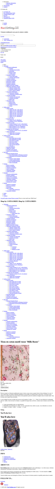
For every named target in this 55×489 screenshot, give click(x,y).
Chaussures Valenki (10, 170)
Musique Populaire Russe (12, 153)
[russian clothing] (10, 29)
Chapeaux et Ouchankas (11, 178)
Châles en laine (9, 108)
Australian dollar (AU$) (8, 18)
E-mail (2, 44)
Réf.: (2, 383)
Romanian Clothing (10, 82)
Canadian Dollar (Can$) (8, 14)
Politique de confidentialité (9, 459)
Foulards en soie (10, 118)
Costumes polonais (10, 78)
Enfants (5, 183)
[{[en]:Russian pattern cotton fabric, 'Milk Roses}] (15, 380)
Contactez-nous (6, 456)
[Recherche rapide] (14, 35)
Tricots (10, 105)
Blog (4, 194)
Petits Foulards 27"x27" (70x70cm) (17, 127)
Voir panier (3, 59)
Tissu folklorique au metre (15, 139)
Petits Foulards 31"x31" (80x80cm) (17, 126)
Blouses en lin (12, 103)
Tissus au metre (9, 136)
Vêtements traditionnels (11, 67)
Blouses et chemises (10, 185)
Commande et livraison (8, 458)
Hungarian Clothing (10, 81)
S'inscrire (7, 42)
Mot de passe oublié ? (11, 45)
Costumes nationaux (10, 84)
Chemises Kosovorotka (14, 69)
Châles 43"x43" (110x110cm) (16, 115)
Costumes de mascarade (14, 96)
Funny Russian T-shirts (11, 180)
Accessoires (9, 157)
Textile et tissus (6, 135)
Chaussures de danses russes (15, 94)
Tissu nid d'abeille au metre (15, 293)
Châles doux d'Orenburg (14, 133)
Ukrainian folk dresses (14, 77)
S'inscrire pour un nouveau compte (8, 46)
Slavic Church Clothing (14, 90)
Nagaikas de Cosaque (11, 181)
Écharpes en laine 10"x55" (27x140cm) (18, 130)
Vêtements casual (10, 100)
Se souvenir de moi (6, 49)
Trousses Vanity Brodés (14, 158)
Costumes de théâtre (10, 95)
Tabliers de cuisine (10, 148)
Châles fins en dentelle (14, 134)
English (5, 23)
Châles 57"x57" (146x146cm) (16, 111)
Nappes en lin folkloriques (12, 151)
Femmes (5, 163)
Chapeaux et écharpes (11, 167)
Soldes (4, 193)
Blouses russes (12, 72)
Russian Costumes (10, 175)
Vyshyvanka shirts (13, 76)
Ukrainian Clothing (10, 75)
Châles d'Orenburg (10, 131)
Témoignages (6, 5)
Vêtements (5, 66)
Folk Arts (5, 152)
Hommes (5, 172)
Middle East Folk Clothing (12, 85)
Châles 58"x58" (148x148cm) (16, 109)
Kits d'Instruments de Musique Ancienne (18, 154)
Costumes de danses (13, 98)
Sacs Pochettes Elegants (14, 161)
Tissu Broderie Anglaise (14, 289)
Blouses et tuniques (10, 166)
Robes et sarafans (10, 165)
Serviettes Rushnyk (10, 147)
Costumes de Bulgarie (11, 80)
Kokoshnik (11, 71)
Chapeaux (14, 246)
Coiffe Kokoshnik (10, 171)
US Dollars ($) (6, 11)
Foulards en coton (10, 122)
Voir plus (12, 117)
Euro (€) (5, 15)
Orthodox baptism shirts (14, 87)
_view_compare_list (8, 40)
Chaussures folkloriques (11, 91)
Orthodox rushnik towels (14, 89)
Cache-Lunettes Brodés (14, 160)
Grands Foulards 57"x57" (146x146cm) (18, 124)
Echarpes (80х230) (13, 261)
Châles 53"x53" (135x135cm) (16, 112)
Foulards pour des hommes (12, 129)
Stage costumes (9, 188)
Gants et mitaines (10, 169)
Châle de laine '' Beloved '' (7, 449)
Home (2, 62)
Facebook (3, 481)
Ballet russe (11, 99)
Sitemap (5, 461)
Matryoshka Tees (16, 213)
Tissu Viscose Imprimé (14, 144)
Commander (3, 61)
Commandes (6, 38)
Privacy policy (9, 4)
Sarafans (11, 68)
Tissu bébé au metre (13, 290)
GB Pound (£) (6, 17)
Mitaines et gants (16, 249)
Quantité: (3, 384)
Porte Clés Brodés (13, 162)
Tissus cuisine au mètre (14, 291)
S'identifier (3, 42)
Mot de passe (4, 45)
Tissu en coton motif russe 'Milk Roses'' (20, 341)
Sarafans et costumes (11, 184)
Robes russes (12, 102)
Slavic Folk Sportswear (14, 189)
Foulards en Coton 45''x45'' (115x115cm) (18, 125)
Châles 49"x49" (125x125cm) (16, 113)
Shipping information (11, 3)
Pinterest (6, 484)
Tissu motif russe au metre (15, 138)
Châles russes (6, 107)
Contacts (5, 7)
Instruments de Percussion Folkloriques (18, 156)
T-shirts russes (12, 73)
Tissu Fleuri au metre (14, 140)
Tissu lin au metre (13, 142)
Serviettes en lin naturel (11, 149)
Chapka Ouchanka (13, 104)
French (5, 24)
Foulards (14, 248)
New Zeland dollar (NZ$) (9, 13)
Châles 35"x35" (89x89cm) (15, 116)
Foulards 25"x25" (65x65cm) (15, 121)
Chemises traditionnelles (11, 174)
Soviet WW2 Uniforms (11, 176)
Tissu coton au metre (13, 143)
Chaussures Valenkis (13, 93)
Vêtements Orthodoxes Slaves (13, 86)
